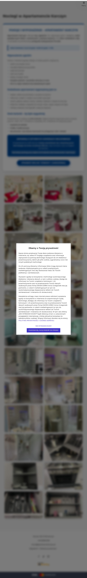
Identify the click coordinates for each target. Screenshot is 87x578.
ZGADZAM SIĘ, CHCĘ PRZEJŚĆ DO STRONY (43, 330)
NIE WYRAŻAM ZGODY (44, 326)
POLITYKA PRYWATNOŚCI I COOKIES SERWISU (36, 320)
